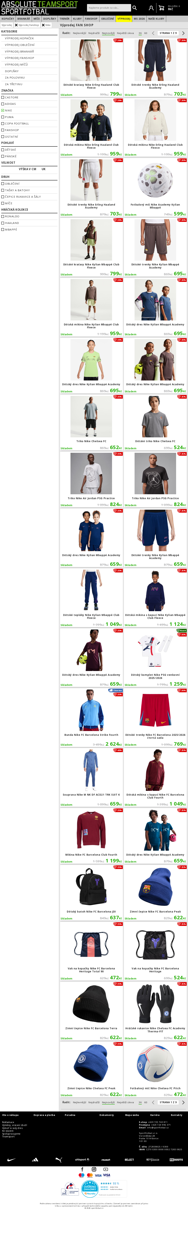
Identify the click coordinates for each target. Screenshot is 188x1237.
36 (140, 33)
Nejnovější (108, 33)
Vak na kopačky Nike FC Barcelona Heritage (155, 951)
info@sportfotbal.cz (158, 1127)
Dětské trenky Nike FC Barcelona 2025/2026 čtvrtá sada (155, 717)
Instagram (94, 1169)
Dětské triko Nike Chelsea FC (155, 422)
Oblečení (107, 18)
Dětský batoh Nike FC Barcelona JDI (91, 893)
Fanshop (91, 18)
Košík (161, 8)
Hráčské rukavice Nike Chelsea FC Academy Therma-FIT (155, 1011)
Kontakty (176, 1115)
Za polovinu (15, 77)
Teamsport (8, 1136)
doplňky (12, 71)
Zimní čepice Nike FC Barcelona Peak (155, 893)
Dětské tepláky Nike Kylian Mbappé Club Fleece (91, 597)
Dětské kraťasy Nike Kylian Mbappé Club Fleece (91, 247)
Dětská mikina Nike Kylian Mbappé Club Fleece (91, 307)
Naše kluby (156, 18)
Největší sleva (125, 33)
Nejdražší (94, 33)
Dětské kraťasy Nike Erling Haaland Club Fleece (91, 67)
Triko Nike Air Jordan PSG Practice (91, 479)
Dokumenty (107, 1115)
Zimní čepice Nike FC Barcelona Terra (91, 1011)
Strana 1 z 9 (168, 33)
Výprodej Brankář (19, 51)
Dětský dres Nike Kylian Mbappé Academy (155, 307)
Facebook (82, 1169)
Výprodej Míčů (16, 64)
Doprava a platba (44, 1115)
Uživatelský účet (151, 8)
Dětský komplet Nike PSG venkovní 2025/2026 (155, 657)
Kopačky (8, 18)
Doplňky (49, 18)
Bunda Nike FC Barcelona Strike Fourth (91, 717)
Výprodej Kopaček (19, 38)
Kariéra (155, 1115)
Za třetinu (13, 84)
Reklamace (8, 1122)
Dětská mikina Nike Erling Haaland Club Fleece (91, 127)
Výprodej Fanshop (29, 25)
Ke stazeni (8, 1130)
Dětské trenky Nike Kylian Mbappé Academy (155, 247)
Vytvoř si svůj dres (12, 1128)
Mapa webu (132, 1115)
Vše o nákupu (10, 1115)
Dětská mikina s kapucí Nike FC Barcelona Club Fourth (155, 777)
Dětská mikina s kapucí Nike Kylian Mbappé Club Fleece (155, 597)
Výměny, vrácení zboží (14, 1125)
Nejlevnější (79, 33)
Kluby (77, 18)
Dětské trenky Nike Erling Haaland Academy (155, 67)
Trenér (64, 18)
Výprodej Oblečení (20, 45)
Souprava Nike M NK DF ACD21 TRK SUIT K (91, 777)
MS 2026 (139, 18)
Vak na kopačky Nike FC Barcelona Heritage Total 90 (91, 951)
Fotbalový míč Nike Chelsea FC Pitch (155, 1070)
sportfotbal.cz (43, 7)
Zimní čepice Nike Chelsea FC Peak (91, 1070)
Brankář (23, 18)
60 (145, 33)
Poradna (70, 1115)
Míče (37, 18)
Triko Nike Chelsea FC (91, 422)
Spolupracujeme (11, 1133)
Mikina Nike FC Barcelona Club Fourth (91, 836)
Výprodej (124, 18)
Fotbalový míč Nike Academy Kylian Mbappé (155, 187)
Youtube (105, 1169)
